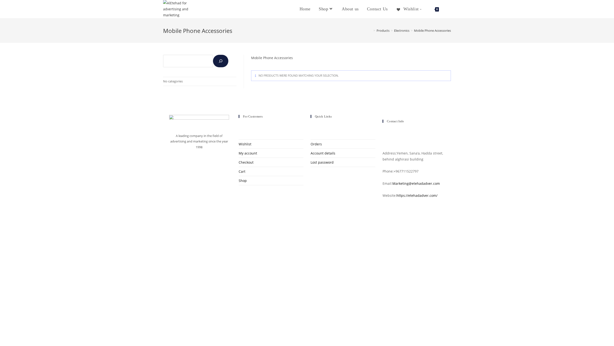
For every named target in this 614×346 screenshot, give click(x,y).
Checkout (246, 162)
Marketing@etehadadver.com (416, 183)
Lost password (322, 162)
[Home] (371, 30)
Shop (243, 180)
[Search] (220, 61)
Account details (323, 153)
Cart (242, 171)
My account (248, 153)
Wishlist (245, 144)
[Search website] (449, 9)
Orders (316, 144)
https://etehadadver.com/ (416, 195)
